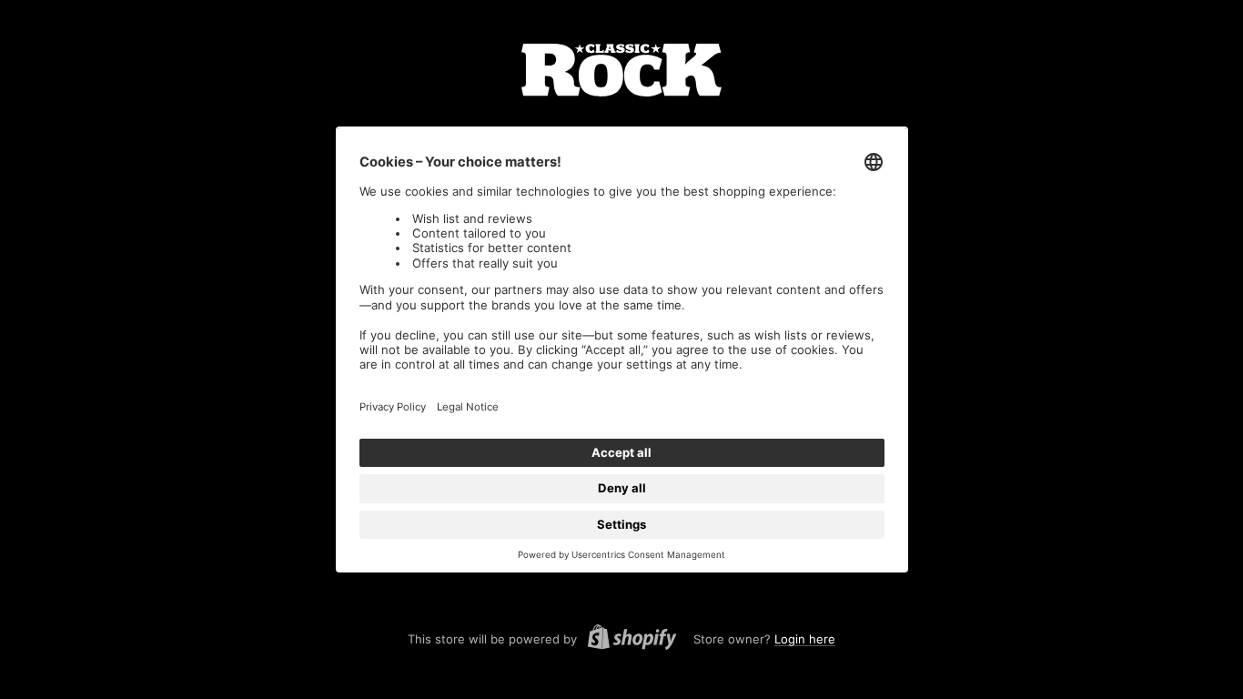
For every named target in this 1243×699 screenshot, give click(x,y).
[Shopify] (627, 639)
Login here (804, 639)
